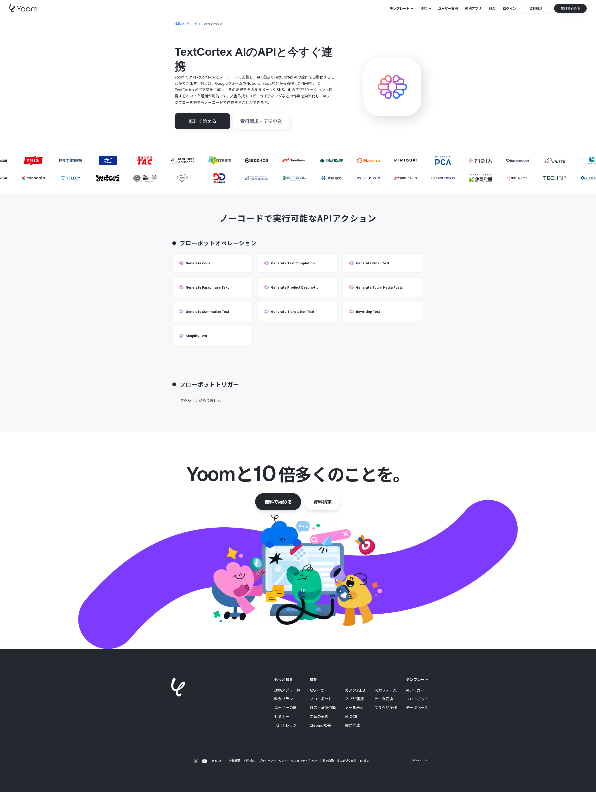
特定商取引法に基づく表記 (339, 760)
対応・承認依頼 (323, 707)
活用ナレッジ (285, 725)
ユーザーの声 (285, 707)
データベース (417, 707)
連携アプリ (473, 8)
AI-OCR (351, 716)
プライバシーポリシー (273, 760)
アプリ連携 (354, 698)
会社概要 (234, 760)
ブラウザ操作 (385, 707)
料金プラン (283, 698)
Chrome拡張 (320, 725)
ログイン (509, 8)
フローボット (321, 698)
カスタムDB (355, 690)
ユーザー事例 (448, 8)
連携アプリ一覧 (287, 690)
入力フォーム (385, 690)
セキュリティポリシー (305, 760)
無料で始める (278, 501)
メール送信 (354, 707)
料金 (492, 8)
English (364, 760)
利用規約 (249, 760)
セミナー (281, 716)
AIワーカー (319, 690)
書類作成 (352, 725)
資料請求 (322, 501)
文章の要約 (319, 716)
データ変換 (383, 698)
